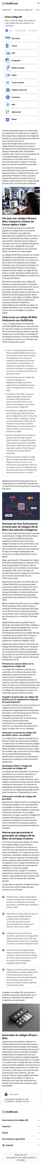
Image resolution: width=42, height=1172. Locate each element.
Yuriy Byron (14, 1094)
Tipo (9, 30)
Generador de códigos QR (23, 10)
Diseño (33, 30)
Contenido (21, 30)
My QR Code (6, 10)
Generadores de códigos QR (15, 1120)
